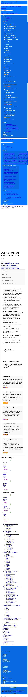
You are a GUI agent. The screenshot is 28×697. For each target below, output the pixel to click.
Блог (4, 683)
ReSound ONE (9, 578)
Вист (7, 612)
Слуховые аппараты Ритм (9, 624)
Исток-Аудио (6, 660)
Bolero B (8, 562)
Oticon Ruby (9, 544)
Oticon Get (8, 538)
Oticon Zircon (9, 547)
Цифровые (6, 628)
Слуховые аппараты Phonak (10, 552)
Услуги (4, 680)
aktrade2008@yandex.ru (7, 3)
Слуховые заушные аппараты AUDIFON (10, 268)
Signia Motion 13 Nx (11, 598)
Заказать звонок (14, 13)
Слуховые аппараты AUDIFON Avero (9, 267)
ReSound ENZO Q (10, 579)
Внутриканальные (10, 574)
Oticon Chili (8, 532)
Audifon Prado (9, 527)
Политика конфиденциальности (9, 686)
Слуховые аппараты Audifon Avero (11, 263)
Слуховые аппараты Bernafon (10, 619)
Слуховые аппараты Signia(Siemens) (12, 587)
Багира (7, 609)
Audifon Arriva (9, 525)
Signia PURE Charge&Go (12, 595)
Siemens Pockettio (10, 592)
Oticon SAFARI (9, 537)
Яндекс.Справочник (18, 691)
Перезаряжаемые (7, 635)
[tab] (13, 271)
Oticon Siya (8, 551)
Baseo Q (8, 554)
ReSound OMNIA (10, 577)
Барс (7, 608)
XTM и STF (8, 604)
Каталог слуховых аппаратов (9, 681)
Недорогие (6, 638)
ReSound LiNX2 (9, 581)
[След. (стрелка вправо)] (1, 696)
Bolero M (8, 561)
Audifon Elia (9, 528)
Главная (3, 206)
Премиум (5, 639)
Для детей (5, 642)
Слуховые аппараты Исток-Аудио (11, 605)
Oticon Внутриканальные (12, 534)
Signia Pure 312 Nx (10, 597)
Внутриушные (6, 632)
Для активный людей (8, 644)
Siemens (5, 659)
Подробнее (5, 387)
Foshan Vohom (6, 661)
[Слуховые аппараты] (7, 139)
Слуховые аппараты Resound (10, 571)
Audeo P (8, 558)
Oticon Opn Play (10, 542)
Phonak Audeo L (10, 557)
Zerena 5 (8, 621)
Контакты (5, 677)
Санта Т (8, 615)
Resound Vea (9, 572)
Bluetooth (5, 637)
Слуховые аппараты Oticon (10, 531)
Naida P (8, 559)
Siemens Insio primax (11, 588)
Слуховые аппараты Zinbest (10, 625)
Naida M (8, 565)
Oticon (4, 655)
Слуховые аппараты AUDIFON (10, 524)
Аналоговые (6, 629)
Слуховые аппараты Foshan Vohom (12, 618)
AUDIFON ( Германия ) (11, 206)
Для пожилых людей (8, 641)
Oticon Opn (8, 535)
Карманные (6, 631)
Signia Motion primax (11, 601)
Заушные (8, 529)
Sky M (7, 564)
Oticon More (9, 545)
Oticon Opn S (9, 541)
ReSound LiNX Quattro (11, 582)
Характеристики (7, 277)
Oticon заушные (10, 539)
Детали (4, 274)
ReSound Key (9, 584)
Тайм (7, 611)
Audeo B (8, 569)
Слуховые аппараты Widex (10, 627)
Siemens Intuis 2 (10, 589)
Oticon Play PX (9, 548)
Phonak (4, 656)
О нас (4, 682)
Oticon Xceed (9, 549)
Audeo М (8, 567)
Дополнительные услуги (9, 283)
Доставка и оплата (7, 280)
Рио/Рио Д (8, 617)
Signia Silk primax (10, 602)
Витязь (7, 614)
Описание (5, 271)
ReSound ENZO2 (10, 585)
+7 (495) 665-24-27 (5, 13)
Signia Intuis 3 (9, 599)
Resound (5, 657)
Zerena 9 (8, 622)
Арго (7, 607)
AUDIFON (5, 654)
